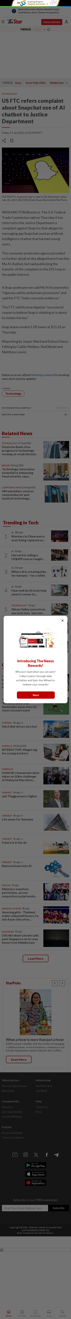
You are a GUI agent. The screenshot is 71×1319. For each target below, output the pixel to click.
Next (36, 695)
